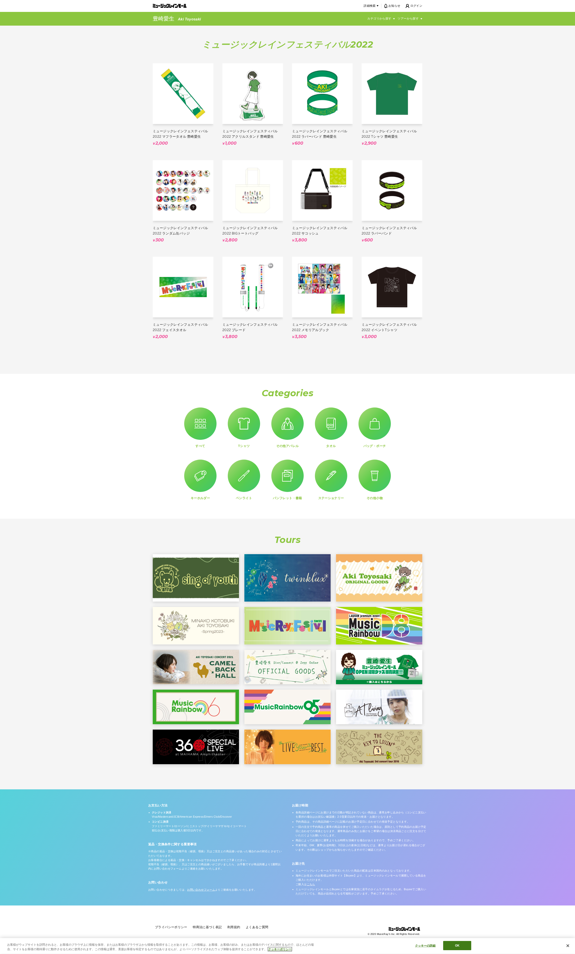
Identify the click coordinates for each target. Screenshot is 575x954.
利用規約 (233, 927)
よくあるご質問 (257, 927)
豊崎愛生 (163, 18)
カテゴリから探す (379, 18)
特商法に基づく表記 (207, 927)
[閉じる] (568, 946)
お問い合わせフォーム (201, 889)
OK (457, 945)
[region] (287, 946)
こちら (311, 884)
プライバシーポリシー (171, 927)
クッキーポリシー (280, 949)
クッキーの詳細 (425, 945)
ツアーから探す (408, 18)
